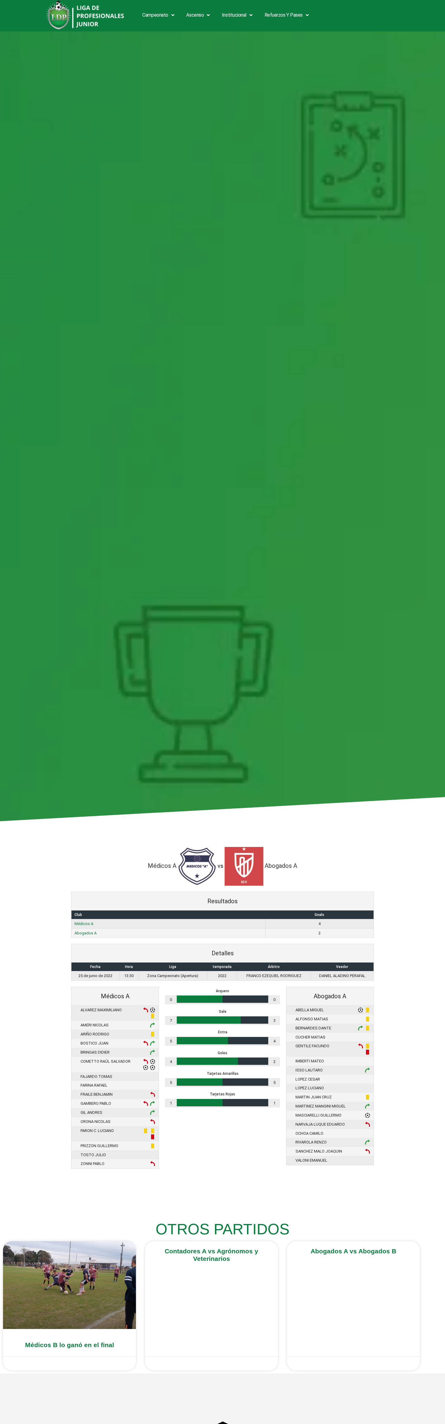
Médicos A (83, 923)
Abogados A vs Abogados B (353, 1251)
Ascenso (195, 15)
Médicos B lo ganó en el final (69, 1344)
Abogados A (85, 933)
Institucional (234, 15)
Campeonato (155, 15)
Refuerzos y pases (284, 15)
